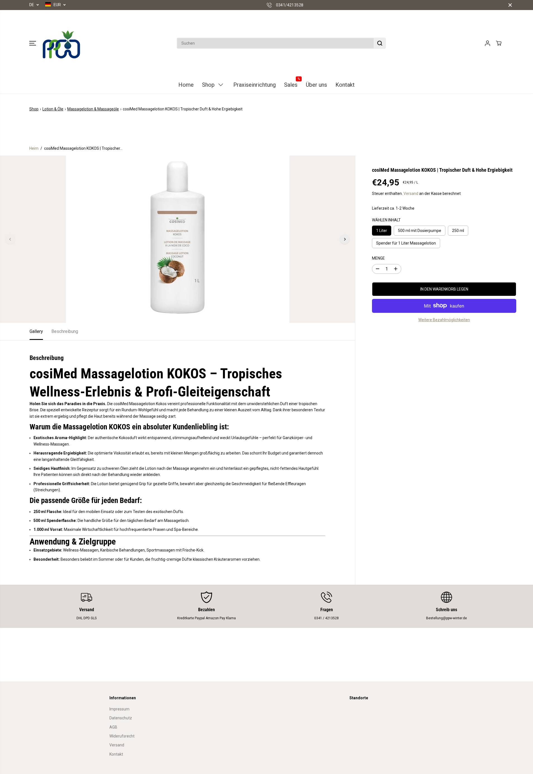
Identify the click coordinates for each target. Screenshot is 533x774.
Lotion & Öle (52, 109)
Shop (34, 109)
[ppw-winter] (61, 43)
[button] (32, 43)
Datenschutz (120, 718)
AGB (113, 727)
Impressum (119, 709)
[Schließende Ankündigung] (510, 5)
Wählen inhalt (386, 220)
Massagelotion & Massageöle (93, 109)
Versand (411, 193)
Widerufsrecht (122, 736)
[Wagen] (499, 43)
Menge (378, 258)
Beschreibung (64, 331)
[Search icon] (380, 43)
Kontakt (116, 754)
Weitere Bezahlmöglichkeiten (444, 319)
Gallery (36, 331)
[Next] (344, 239)
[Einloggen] (487, 43)
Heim (34, 148)
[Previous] (10, 239)
